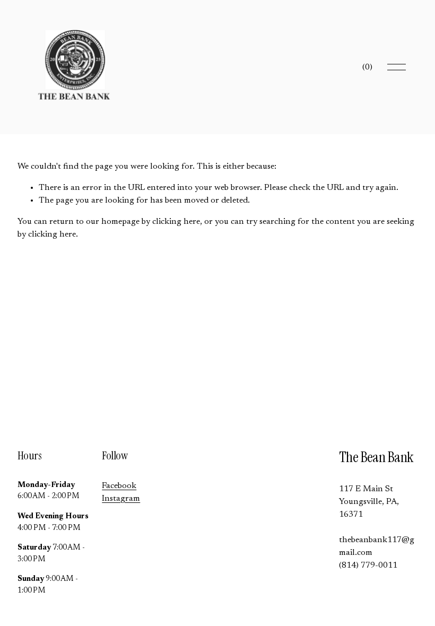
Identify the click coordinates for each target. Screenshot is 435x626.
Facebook (119, 486)
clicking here (176, 222)
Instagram (121, 498)
